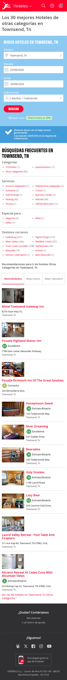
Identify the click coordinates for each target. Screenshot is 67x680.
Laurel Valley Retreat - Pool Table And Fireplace (28, 536)
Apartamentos (42, 167)
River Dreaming (37, 426)
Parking (9, 199)
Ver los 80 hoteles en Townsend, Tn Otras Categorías (27, 596)
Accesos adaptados (16, 185)
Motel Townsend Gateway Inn (23, 307)
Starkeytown (41, 245)
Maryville (10, 250)
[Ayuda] (52, 6)
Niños (9, 222)
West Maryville (43, 254)
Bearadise (33, 449)
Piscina (9, 203)
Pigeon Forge (42, 237)
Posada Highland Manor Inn (21, 341)
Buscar (13, 108)
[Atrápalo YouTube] (49, 646)
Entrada (8, 64)
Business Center (43, 194)
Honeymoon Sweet (39, 403)
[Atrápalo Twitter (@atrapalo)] (26, 646)
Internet (39, 199)
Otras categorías (14, 171)
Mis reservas (33, 618)
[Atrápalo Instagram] (41, 646)
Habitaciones (11, 92)
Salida (7, 78)
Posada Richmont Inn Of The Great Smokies (33, 380)
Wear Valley (12, 241)
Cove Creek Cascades (17, 245)
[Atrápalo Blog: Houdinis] (18, 646)
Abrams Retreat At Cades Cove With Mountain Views (27, 574)
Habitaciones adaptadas (47, 185)
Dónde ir (9, 49)
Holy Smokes (35, 472)
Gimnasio (10, 190)
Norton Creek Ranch (16, 254)
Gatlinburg (11, 237)
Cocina (38, 190)
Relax (38, 218)
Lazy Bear (33, 495)
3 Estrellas (11, 167)
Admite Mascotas (44, 203)
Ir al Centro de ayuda (33, 622)
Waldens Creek (43, 241)
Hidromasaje (12, 194)
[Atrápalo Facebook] (33, 646)
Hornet (39, 250)
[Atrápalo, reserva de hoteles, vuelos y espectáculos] (6, 5)
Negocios (10, 218)
